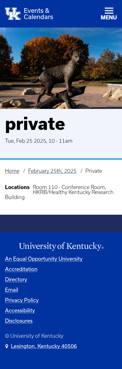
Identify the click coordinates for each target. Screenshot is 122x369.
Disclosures (19, 321)
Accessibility (20, 310)
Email (11, 290)
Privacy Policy (22, 300)
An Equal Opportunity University (44, 259)
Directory (16, 279)
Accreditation (21, 269)
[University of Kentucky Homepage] (61, 246)
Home (12, 171)
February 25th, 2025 (52, 171)
